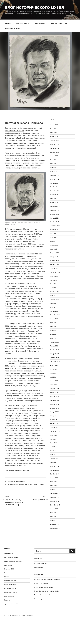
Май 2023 (53, 241)
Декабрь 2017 (54, 420)
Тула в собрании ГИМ (59, 23)
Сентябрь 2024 (55, 191)
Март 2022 (53, 295)
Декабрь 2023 (54, 214)
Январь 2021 (54, 346)
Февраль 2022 (54, 299)
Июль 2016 (53, 482)
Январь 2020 (54, 392)
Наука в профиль (10, 584)
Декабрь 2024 (54, 179)
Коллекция (11, 481)
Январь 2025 (54, 175)
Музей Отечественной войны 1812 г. (46, 591)
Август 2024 (54, 195)
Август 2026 (54, 125)
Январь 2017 (54, 462)
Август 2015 (54, 509)
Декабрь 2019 (54, 396)
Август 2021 (54, 319)
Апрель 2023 (54, 245)
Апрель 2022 (54, 292)
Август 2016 (54, 478)
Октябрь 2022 (54, 268)
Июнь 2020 (53, 373)
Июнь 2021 (53, 327)
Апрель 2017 (54, 451)
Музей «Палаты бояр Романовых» (46, 595)
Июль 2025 (53, 160)
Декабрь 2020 (54, 350)
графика (35, 484)
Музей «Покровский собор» (43, 587)
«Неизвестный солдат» (14, 130)
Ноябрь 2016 (54, 470)
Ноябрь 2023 (54, 218)
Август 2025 (54, 156)
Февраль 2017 (54, 458)
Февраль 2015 (54, 528)
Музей (7, 23)
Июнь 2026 (53, 133)
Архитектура (8, 553)
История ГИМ (9, 569)
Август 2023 (54, 230)
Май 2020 (53, 377)
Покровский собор (40, 23)
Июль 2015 (53, 513)
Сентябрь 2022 (55, 272)
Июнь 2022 (53, 284)
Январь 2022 (54, 303)
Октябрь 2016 (54, 474)
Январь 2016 (54, 497)
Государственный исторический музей (47, 579)
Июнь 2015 (53, 517)
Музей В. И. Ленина (41, 583)
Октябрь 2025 (54, 152)
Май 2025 (53, 167)
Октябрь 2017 (54, 427)
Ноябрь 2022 (54, 264)
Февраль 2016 (54, 493)
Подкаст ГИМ (38, 567)
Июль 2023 (53, 233)
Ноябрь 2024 (54, 183)
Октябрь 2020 (54, 358)
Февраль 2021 (54, 342)
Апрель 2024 (54, 202)
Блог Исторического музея (34, 7)
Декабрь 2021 (54, 307)
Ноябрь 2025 (54, 148)
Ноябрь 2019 (54, 400)
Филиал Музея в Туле (41, 599)
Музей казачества (10, 580)
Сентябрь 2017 (55, 431)
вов (26, 484)
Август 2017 (54, 435)
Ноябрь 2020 (54, 354)
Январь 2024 (54, 210)
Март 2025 (53, 171)
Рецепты (7, 600)
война (30, 484)
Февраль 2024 (54, 206)
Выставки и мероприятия (13, 561)
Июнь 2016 (53, 486)
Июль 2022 (53, 280)
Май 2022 (53, 288)
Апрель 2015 (54, 524)
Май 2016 (53, 489)
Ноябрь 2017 (54, 423)
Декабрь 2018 (54, 408)
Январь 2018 (54, 416)
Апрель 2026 (54, 136)
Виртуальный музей (12, 28)
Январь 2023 (54, 257)
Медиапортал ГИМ (40, 563)
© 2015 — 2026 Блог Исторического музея (18, 615)
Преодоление (20, 481)
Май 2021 (53, 330)
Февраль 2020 (54, 389)
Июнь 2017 (53, 443)
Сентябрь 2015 (55, 505)
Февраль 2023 (54, 253)
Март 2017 (53, 454)
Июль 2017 (53, 439)
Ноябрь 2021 (54, 311)
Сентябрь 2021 (55, 315)
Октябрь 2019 (54, 404)
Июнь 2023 (53, 237)
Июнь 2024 (53, 199)
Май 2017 (53, 447)
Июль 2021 (53, 323)
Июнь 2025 (53, 164)
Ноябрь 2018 (54, 412)
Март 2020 (53, 385)
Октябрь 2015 (54, 501)
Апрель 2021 (54, 334)
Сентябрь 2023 (55, 226)
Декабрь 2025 (54, 144)
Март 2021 (53, 338)
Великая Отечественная (16, 484)
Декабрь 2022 (54, 261)
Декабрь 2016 (54, 466)
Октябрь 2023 (54, 222)
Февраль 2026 (54, 140)
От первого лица (21, 23)
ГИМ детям (8, 565)
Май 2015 (53, 520)
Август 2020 (54, 365)
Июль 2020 (53, 369)
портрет (41, 484)
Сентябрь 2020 (55, 361)
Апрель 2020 (54, 381)
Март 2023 (53, 249)
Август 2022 (54, 276)
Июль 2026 (53, 129)
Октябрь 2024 (54, 187)
